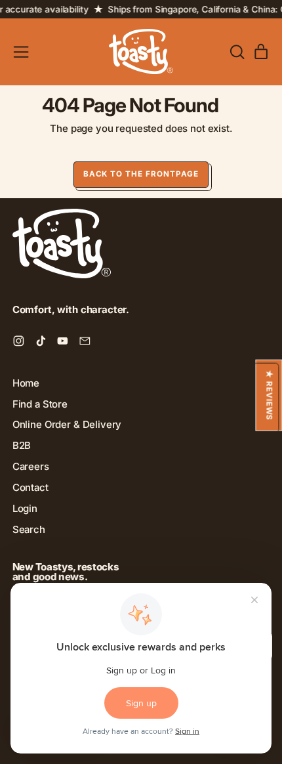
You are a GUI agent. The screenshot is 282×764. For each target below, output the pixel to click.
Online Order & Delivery (67, 424)
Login (24, 508)
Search (28, 529)
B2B (21, 445)
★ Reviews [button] (268, 395)
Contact (30, 487)
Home (25, 383)
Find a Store (40, 404)
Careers (30, 466)
